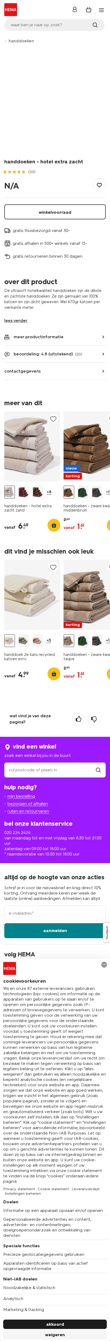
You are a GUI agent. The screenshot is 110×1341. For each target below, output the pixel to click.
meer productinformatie (39, 336)
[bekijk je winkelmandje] (88, 9)
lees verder (16, 320)
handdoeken (21, 40)
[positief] (78, 719)
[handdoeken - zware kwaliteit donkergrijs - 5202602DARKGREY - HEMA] (97, 492)
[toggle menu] (101, 10)
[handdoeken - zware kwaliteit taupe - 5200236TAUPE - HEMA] (69, 640)
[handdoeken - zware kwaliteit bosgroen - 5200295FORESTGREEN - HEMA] (83, 492)
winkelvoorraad (55, 212)
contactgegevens (22, 371)
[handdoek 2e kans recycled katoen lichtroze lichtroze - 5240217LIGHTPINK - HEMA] (38, 640)
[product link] (32, 446)
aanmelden (55, 930)
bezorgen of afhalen (27, 803)
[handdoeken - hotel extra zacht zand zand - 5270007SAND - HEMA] (10, 492)
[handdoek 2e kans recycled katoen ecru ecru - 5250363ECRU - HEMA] (10, 640)
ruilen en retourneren (28, 811)
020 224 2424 (17, 832)
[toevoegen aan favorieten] (99, 184)
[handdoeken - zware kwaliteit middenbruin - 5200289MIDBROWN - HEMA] (69, 492)
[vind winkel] (98, 770)
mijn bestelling (21, 796)
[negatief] (94, 719)
